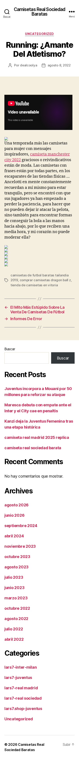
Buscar (9, 349)
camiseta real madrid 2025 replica (36, 437)
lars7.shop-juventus (23, 708)
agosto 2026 (16, 505)
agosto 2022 (16, 618)
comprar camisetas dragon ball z (45, 280)
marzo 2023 (15, 598)
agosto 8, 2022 (59, 65)
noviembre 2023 (20, 546)
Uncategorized (39, 34)
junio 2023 (14, 587)
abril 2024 (14, 536)
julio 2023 (13, 577)
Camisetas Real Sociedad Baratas (39, 11)
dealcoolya (28, 65)
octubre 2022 (17, 608)
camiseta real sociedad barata (32, 447)
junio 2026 (14, 515)
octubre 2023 (17, 556)
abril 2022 (13, 639)
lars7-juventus (18, 677)
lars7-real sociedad (23, 698)
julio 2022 (13, 629)
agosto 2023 (16, 567)
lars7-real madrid (21, 688)
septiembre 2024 (20, 525)
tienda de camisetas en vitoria (34, 285)
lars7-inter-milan (20, 667)
